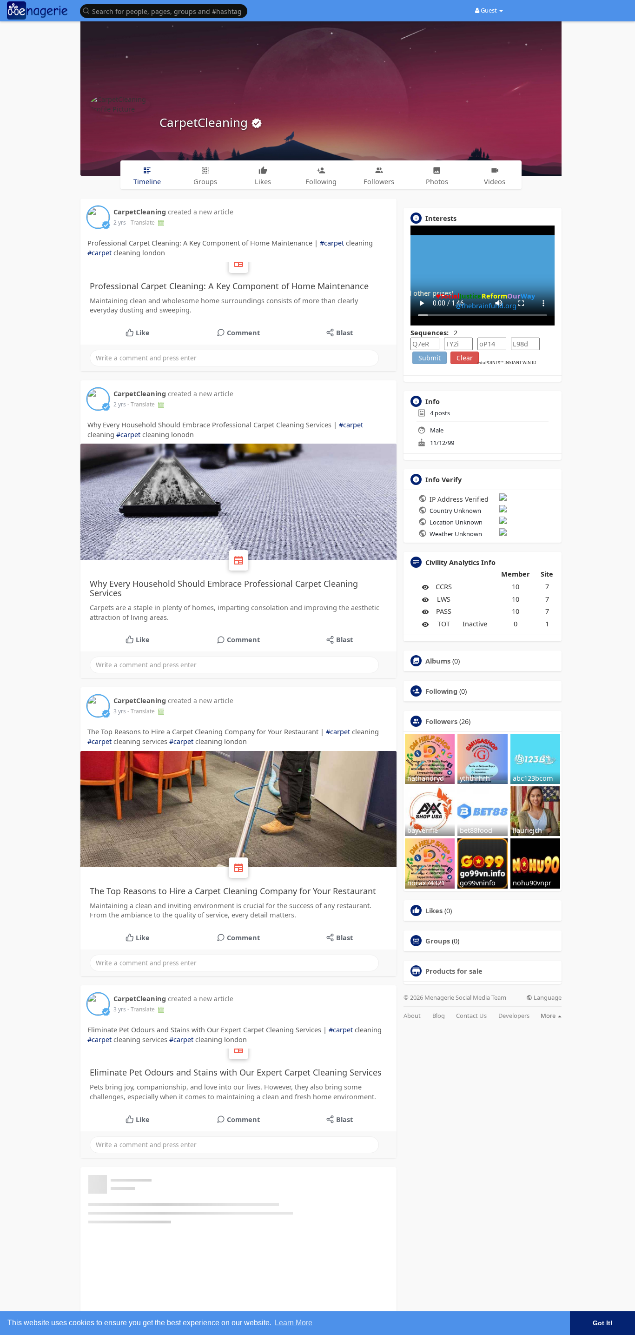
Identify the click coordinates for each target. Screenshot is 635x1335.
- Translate (141, 222)
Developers (513, 1016)
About (412, 1016)
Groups (437, 940)
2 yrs (119, 222)
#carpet (332, 242)
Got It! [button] (603, 1323)
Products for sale (454, 971)
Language (547, 998)
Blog (438, 1016)
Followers (441, 721)
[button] (166, 10)
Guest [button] (488, 10)
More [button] (549, 1015)
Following (441, 691)
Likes (434, 910)
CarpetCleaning (205, 122)
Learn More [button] (293, 1323)
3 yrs (119, 711)
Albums (437, 660)
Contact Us (471, 1016)
